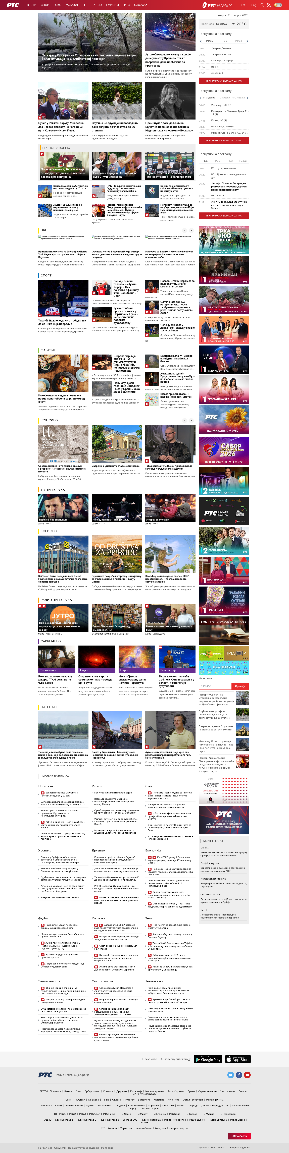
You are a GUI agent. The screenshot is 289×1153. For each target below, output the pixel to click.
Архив (144, 1122)
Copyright (59, 1147)
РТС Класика (158, 1113)
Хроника (44, 850)
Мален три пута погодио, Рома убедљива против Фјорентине (62, 935)
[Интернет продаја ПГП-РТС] (224, 790)
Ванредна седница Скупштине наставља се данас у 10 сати (70, 187)
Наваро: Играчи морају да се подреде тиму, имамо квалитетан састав (177, 283)
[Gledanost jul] (224, 419)
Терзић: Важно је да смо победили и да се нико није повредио (62, 322)
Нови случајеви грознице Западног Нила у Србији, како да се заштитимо (127, 387)
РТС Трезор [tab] (223, 97)
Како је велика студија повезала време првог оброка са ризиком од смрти (61, 398)
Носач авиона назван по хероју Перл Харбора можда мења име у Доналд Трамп (63, 1030)
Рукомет (129, 1099)
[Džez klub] (224, 481)
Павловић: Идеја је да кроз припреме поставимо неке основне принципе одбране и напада (116, 958)
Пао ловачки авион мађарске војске (113, 792)
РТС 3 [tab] (238, 40)
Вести (31, 5)
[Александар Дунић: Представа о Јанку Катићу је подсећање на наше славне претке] (152, 379)
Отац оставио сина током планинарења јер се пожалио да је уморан (63, 1010)
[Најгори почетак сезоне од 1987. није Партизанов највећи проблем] (169, 166)
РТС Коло (174, 1113)
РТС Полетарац (226, 1113)
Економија (153, 850)
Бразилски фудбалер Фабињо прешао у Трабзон (59, 956)
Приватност (45, 1147)
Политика (45, 786)
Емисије (113, 5)
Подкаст (243, 1091)
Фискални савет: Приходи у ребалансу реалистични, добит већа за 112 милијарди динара (168, 883)
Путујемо (120, 1105)
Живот (58, 1105)
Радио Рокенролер (175, 1119)
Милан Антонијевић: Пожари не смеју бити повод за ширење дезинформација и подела (116, 900)
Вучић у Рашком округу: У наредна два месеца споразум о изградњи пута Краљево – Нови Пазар (61, 126)
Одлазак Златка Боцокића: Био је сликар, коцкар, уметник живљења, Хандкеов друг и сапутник (117, 254)
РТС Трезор (190, 1113)
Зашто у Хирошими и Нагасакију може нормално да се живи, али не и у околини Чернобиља (115, 755)
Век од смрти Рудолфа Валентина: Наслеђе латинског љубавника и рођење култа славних (116, 1037)
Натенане (49, 707)
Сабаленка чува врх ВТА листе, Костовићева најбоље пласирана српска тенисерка (169, 958)
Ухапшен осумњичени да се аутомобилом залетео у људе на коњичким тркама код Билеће (116, 822)
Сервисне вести (207, 1091)
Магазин (72, 5)
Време (191, 1091)
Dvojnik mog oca (210, 863)
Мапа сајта (239, 1136)
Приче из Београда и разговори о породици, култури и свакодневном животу (59, 625)
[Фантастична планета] (224, 300)
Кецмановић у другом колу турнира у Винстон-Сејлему (170, 936)
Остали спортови (193, 1099)
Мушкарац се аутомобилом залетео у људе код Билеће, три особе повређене (115, 831)
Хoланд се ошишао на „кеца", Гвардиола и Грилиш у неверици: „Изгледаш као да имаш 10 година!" (112, 1011)
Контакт (112, 1128)
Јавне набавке (143, 1128)
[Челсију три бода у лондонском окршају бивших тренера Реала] (152, 330)
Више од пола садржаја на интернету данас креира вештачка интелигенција (168, 1018)
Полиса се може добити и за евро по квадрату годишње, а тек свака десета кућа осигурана (63, 173)
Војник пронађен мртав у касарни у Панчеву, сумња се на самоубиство (176, 188)
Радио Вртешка (218, 1119)
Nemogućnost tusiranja (213, 878)
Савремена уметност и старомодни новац (115, 465)
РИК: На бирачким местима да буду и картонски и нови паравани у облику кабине (124, 188)
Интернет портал (178, 1128)
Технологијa (154, 981)
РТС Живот (141, 1113)
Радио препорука (56, 600)
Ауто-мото (173, 1099)
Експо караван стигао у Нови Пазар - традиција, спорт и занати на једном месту (170, 905)
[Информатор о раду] (224, 820)
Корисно (49, 531)
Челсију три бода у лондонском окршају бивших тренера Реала (177, 327)
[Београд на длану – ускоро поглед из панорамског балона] (152, 361)
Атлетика (159, 1099)
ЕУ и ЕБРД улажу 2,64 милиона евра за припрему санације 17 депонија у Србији (169, 860)
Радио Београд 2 (86, 1119)
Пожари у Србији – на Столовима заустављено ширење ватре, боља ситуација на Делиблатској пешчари (89, 57)
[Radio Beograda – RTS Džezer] (224, 511)
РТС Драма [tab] (209, 97)
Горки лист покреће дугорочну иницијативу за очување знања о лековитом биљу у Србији (116, 578)
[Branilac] (224, 270)
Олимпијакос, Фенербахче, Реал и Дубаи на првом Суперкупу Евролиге (114, 968)
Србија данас (92, 1091)
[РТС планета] (217, 5)
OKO (58, 5)
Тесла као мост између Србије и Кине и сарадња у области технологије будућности (176, 681)
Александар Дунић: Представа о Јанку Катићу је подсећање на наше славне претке (177, 378)
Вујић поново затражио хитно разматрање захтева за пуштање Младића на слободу (63, 878)
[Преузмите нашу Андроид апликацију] (208, 1059)
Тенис (149, 918)
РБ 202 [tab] (243, 160)
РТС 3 (82, 1113)
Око (44, 230)
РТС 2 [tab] (224, 40)
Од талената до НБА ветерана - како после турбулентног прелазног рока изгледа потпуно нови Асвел (176, 307)
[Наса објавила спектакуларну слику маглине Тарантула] (137, 659)
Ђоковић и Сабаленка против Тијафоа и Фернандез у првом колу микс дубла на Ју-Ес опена (170, 946)
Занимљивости (49, 981)
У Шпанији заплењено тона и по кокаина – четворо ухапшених (170, 837)
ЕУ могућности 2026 (144, 1093)
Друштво (98, 850)
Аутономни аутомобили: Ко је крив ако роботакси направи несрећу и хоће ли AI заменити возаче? (168, 755)
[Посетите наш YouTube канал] (247, 1075)
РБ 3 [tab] (230, 160)
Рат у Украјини (176, 1091)
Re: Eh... (205, 909)
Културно (49, 420)
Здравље (153, 1105)
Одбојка (117, 1099)
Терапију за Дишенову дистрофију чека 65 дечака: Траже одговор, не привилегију (116, 878)
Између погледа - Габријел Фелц (111, 519)
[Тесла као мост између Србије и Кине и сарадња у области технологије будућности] (177, 659)
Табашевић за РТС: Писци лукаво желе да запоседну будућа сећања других (168, 467)
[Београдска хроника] (224, 389)
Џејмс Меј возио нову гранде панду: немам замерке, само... (170, 1009)
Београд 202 (129, 1119)
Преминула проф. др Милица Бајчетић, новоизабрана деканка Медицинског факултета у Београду (169, 126)
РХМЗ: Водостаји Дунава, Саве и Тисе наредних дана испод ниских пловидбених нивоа (116, 889)
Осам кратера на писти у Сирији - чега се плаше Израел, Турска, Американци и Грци (169, 828)
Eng (253, 5)
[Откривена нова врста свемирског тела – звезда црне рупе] (96, 659)
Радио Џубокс (197, 1119)
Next (247, 41)
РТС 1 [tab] (209, 40)
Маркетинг (126, 1128)
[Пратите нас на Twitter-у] (230, 1075)
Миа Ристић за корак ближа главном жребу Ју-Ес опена (169, 926)
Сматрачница (227, 1091)
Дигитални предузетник (215, 1105)
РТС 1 (62, 1113)
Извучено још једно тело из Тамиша (60, 897)
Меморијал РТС (215, 1099)
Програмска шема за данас (224, 80)
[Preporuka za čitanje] (224, 630)
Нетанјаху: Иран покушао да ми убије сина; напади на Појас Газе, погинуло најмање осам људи (177, 208)
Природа (193, 1105)
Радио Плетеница (151, 1119)
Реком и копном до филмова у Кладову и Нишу (169, 626)
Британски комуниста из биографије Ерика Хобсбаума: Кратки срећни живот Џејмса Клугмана (62, 254)
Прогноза (207, 24)
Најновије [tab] (205, 678)
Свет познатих (102, 981)
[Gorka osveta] (224, 541)
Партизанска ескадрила (53, 518)
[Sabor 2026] (224, 451)
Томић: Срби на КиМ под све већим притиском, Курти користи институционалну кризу (59, 813)
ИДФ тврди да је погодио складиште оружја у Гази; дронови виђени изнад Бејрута (169, 816)
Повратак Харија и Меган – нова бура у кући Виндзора (114, 175)
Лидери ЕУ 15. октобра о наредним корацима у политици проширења (67, 207)
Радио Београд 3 (109, 1119)
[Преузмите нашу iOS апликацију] (238, 1059)
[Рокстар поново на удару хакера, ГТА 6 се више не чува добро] (56, 659)
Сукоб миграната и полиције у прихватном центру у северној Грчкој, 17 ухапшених (116, 811)
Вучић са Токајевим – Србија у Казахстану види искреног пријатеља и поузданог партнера (63, 836)
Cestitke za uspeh (210, 894)
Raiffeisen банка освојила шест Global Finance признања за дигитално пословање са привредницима (62, 578)
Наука (180, 1105)
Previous (200, 41)
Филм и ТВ (168, 1105)
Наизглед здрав (149, 1108)
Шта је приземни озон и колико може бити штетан (175, 395)
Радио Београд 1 (63, 1119)
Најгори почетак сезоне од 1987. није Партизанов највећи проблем (168, 175)
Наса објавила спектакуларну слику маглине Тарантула (132, 679)
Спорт (46, 5)
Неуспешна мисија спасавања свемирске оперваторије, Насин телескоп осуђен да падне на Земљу (169, 1028)
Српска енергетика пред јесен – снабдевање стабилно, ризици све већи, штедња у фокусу (169, 895)
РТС (127, 5)
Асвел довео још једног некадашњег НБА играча (115, 947)
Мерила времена (154, 1091)
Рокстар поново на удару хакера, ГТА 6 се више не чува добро (55, 679)
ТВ (85, 5)
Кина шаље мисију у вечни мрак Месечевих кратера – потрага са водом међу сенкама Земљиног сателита (168, 991)
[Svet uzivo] (224, 359)
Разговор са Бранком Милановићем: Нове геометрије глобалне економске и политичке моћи (169, 254)
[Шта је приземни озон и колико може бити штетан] (152, 399)
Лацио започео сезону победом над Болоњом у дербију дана (62, 965)
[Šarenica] (224, 571)
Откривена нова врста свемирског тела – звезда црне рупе (95, 679)
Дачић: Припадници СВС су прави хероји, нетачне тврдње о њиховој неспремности (116, 870)
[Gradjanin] (224, 601)
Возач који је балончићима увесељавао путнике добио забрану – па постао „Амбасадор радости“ (61, 1020)
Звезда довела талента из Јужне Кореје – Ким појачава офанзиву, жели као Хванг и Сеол (126, 288)
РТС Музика (207, 1113)
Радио (97, 5)
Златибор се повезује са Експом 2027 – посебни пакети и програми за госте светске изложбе (167, 578)
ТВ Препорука (53, 490)
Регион (97, 786)
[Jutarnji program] (224, 330)
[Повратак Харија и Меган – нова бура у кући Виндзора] (116, 166)
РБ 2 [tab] (217, 160)
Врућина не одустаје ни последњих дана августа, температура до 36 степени (115, 126)
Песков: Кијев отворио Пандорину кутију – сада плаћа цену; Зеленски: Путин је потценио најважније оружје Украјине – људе (124, 210)
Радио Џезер (237, 1119)
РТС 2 (72, 1113)
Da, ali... (205, 847)
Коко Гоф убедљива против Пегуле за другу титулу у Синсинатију (170, 968)
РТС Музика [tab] (238, 97)
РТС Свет (94, 1113)
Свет (148, 786)
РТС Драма (125, 1113)
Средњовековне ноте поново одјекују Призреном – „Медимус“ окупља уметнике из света (62, 468)
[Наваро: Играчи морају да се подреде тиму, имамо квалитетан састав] (152, 286)
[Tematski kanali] (224, 660)
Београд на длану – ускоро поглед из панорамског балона (176, 358)
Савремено (51, 641)
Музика (90, 1105)
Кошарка (98, 918)
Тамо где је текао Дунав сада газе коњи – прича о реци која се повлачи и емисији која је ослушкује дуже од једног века (63, 755)
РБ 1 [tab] (205, 160)
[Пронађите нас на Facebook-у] (239, 1075)
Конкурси (160, 1128)
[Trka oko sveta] (224, 240)
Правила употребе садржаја (83, 1147)
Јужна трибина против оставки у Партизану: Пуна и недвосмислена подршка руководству (126, 315)
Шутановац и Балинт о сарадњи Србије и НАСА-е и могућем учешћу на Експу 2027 (63, 803)
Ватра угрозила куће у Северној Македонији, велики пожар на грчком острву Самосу (114, 801)
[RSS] (269, 5)
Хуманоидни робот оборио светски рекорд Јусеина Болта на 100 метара (169, 1001)
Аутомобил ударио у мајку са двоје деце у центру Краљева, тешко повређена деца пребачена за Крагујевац (168, 60)
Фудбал (44, 918)
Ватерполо (144, 1099)
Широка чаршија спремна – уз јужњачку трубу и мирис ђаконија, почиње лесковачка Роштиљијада (127, 363)
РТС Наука (109, 1113)
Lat (243, 5)
